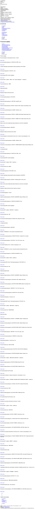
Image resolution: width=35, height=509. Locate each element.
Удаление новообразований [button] (6, 50)
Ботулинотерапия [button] (5, 46)
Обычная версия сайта (4, 20)
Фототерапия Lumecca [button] (5, 48)
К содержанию (3, 0)
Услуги (3, 38)
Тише (5, 17)
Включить (2, 8)
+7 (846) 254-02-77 (7, 507)
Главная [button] (3, 503)
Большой (10, 12)
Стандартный (2, 12)
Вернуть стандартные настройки (5, 19)
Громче (13, 17)
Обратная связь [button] (4, 32)
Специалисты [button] (4, 29)
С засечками (6, 15)
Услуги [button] (3, 43)
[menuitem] (18, 25)
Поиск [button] (3, 33)
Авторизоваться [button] (4, 34)
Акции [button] (3, 26)
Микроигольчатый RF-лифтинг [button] (7, 49)
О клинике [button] (4, 25)
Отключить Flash (3, 10)
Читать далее (2, 60)
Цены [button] (3, 27)
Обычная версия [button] (4, 35)
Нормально (9, 17)
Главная (3, 37)
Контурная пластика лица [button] (6, 45)
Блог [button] (3, 499)
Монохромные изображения (4, 9)
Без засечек (2, 15)
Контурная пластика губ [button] (6, 44)
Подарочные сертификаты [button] (6, 28)
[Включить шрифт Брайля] (0, 5)
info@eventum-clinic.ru (6, 506)
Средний (6, 12)
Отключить (5, 8)
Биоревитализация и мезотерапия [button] (7, 47)
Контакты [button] (3, 30)
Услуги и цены (4, 39)
